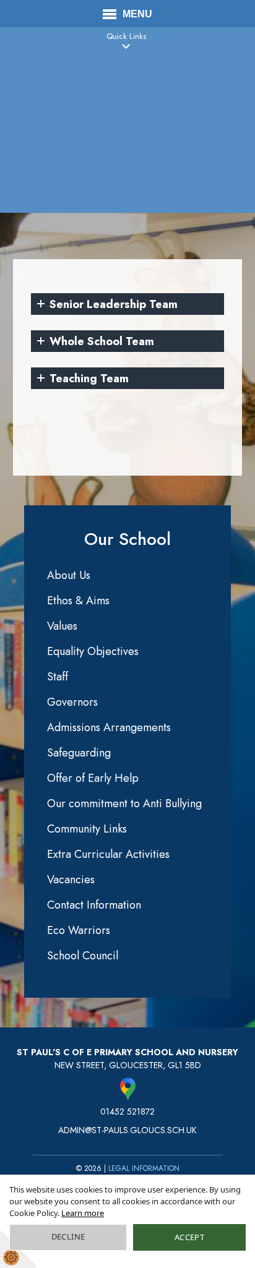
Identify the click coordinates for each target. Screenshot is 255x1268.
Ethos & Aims (78, 601)
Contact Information (94, 905)
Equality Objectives (93, 651)
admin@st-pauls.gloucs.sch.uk (127, 1130)
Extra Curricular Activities (108, 854)
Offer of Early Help (93, 778)
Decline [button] (68, 1236)
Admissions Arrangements (109, 727)
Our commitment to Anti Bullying (124, 803)
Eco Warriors (78, 930)
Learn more (82, 1213)
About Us (68, 575)
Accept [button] (189, 1237)
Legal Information (143, 1168)
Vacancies (71, 880)
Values (62, 626)
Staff (57, 677)
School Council (82, 956)
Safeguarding (79, 753)
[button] (126, 46)
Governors (72, 702)
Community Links (87, 829)
